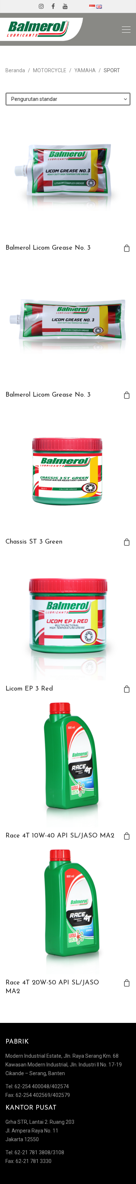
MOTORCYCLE (49, 70)
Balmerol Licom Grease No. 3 (48, 248)
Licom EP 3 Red (29, 689)
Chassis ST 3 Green (33, 542)
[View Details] (68, 176)
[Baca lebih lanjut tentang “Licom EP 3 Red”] (127, 689)
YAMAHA (85, 70)
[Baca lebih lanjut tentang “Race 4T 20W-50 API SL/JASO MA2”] (127, 983)
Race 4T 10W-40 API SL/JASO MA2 (59, 836)
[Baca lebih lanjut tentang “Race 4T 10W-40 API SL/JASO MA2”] (127, 836)
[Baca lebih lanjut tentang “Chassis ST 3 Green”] (127, 542)
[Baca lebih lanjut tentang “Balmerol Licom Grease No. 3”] (127, 248)
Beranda (15, 70)
